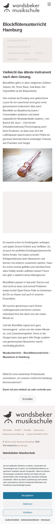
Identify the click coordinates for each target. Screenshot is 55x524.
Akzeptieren (27, 495)
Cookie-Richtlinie (12, 520)
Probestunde (31, 59)
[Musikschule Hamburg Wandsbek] (21, 11)
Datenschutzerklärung (30, 520)
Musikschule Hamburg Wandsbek (20, 442)
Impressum (45, 520)
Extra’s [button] (39, 53)
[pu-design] (22, 445)
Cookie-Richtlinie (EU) (37, 434)
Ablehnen (27, 504)
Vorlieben (27, 512)
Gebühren (12, 59)
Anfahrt (17, 430)
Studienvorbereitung (18, 53)
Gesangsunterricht (17, 40)
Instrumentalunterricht (19, 46)
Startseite (7, 430)
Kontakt (27, 399)
